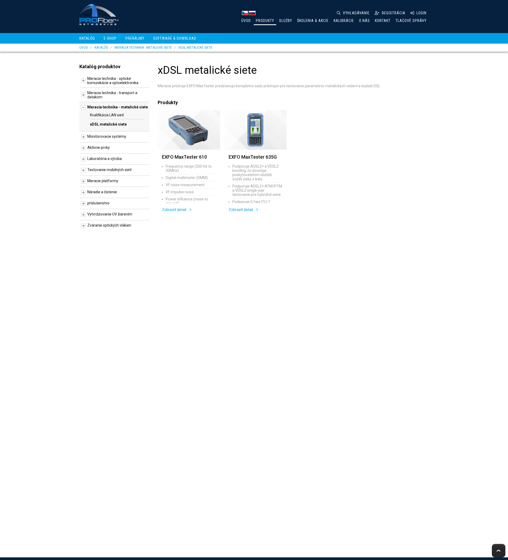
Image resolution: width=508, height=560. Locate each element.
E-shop (110, 38)
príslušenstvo (98, 203)
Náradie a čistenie (102, 192)
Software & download (174, 38)
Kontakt (383, 21)
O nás (364, 21)
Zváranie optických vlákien (109, 225)
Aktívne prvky (98, 147)
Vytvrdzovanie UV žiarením (109, 214)
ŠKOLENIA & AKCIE (313, 21)
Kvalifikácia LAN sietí (107, 115)
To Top (498, 550)
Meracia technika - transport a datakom (112, 95)
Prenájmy (134, 38)
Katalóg (87, 38)
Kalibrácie (344, 21)
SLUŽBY (285, 21)
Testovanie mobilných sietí (109, 170)
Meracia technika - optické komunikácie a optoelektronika (112, 80)
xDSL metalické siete (195, 47)
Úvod (246, 21)
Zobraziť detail (174, 210)
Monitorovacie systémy (106, 136)
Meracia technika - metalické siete (143, 47)
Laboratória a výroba (104, 159)
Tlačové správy (411, 21)
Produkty (265, 21)
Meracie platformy (102, 181)
